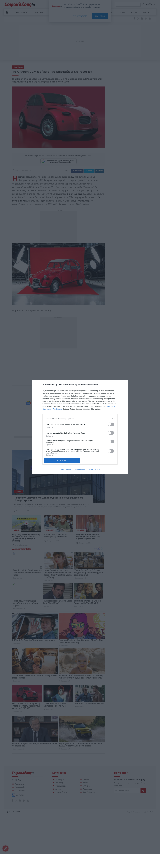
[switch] (111, 424)
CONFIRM (62, 460)
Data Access (80, 469)
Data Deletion (65, 469)
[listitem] (80, 418)
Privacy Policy (94, 469)
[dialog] (80, 427)
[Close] (123, 384)
